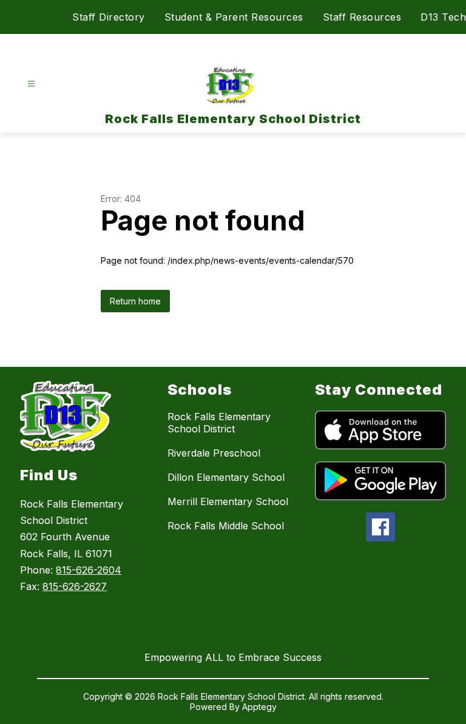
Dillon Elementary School (226, 477)
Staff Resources (362, 17)
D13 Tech (443, 17)
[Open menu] (31, 84)
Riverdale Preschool (213, 453)
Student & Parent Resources (233, 17)
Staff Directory (108, 17)
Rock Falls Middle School (225, 526)
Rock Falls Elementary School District (219, 423)
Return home (135, 301)
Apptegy (259, 707)
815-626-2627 (74, 586)
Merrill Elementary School (227, 501)
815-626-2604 (88, 570)
